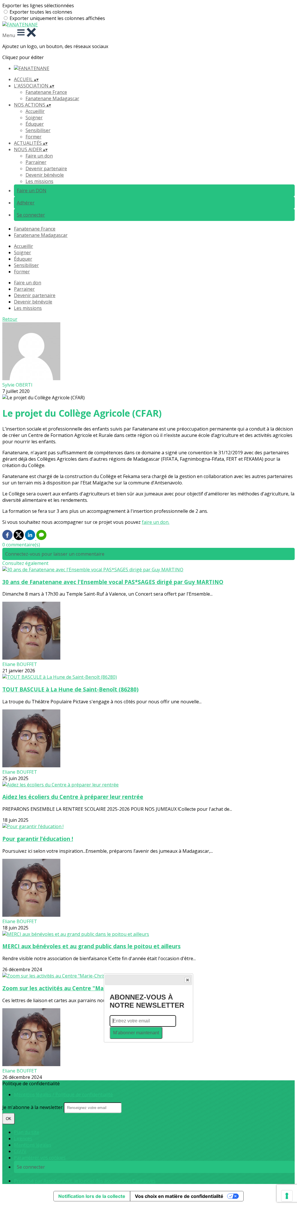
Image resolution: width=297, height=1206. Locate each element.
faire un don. (155, 522)
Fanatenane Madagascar (52, 98)
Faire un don (39, 156)
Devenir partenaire (46, 168)
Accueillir (35, 111)
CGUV (20, 1151)
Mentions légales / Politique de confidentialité (63, 1094)
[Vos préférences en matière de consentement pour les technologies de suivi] (286, 1195)
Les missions (39, 181)
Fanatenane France (46, 92)
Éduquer (35, 124)
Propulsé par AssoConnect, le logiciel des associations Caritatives (84, 1181)
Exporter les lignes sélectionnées (38, 5)
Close (187, 980)
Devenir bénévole (45, 175)
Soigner (34, 117)
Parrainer (36, 162)
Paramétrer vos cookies (40, 1157)
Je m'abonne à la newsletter (33, 1107)
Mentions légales (32, 1145)
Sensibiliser (38, 130)
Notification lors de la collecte (91, 1196)
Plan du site (26, 1132)
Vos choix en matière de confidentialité (179, 1196)
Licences (23, 1138)
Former (33, 136)
